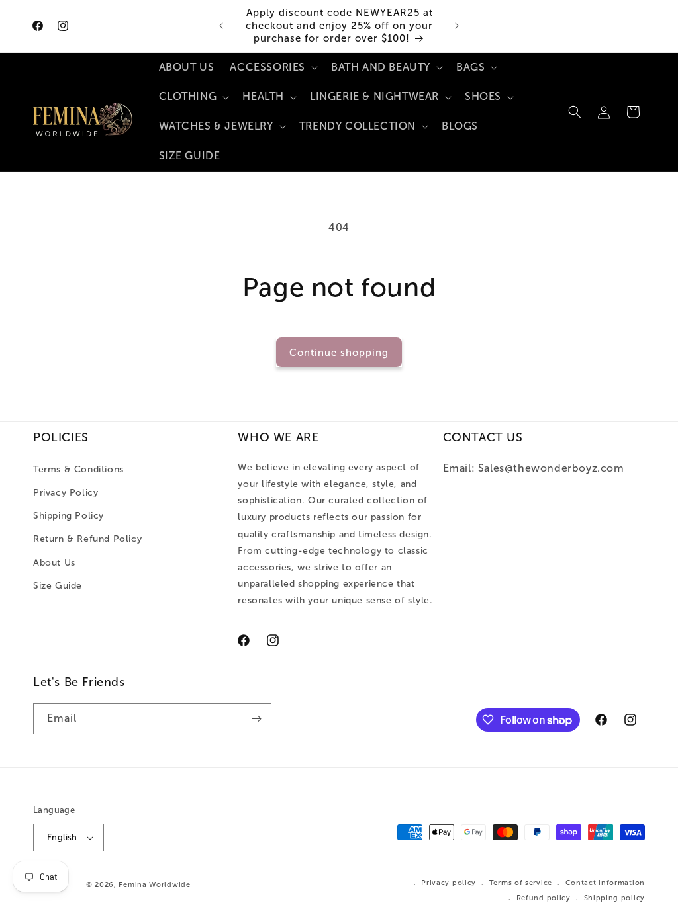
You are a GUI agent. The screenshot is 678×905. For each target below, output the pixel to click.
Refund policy (543, 898)
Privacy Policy (65, 492)
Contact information (605, 883)
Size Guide (57, 585)
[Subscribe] (256, 718)
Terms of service (520, 883)
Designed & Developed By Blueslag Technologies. (300, 884)
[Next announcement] (456, 25)
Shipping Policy (68, 515)
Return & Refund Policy (87, 538)
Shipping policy (615, 898)
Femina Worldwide (154, 885)
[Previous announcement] (221, 25)
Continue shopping (339, 353)
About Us (54, 562)
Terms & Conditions (78, 469)
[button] (272, 68)
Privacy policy (448, 883)
